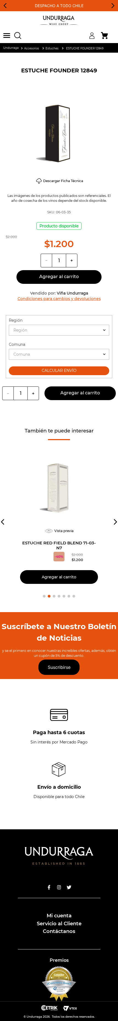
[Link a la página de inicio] (11, 48)
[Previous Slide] (5, 5)
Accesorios (31, 48)
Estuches (52, 48)
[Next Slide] (113, 5)
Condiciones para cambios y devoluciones (59, 298)
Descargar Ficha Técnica (63, 181)
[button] (8, 35)
